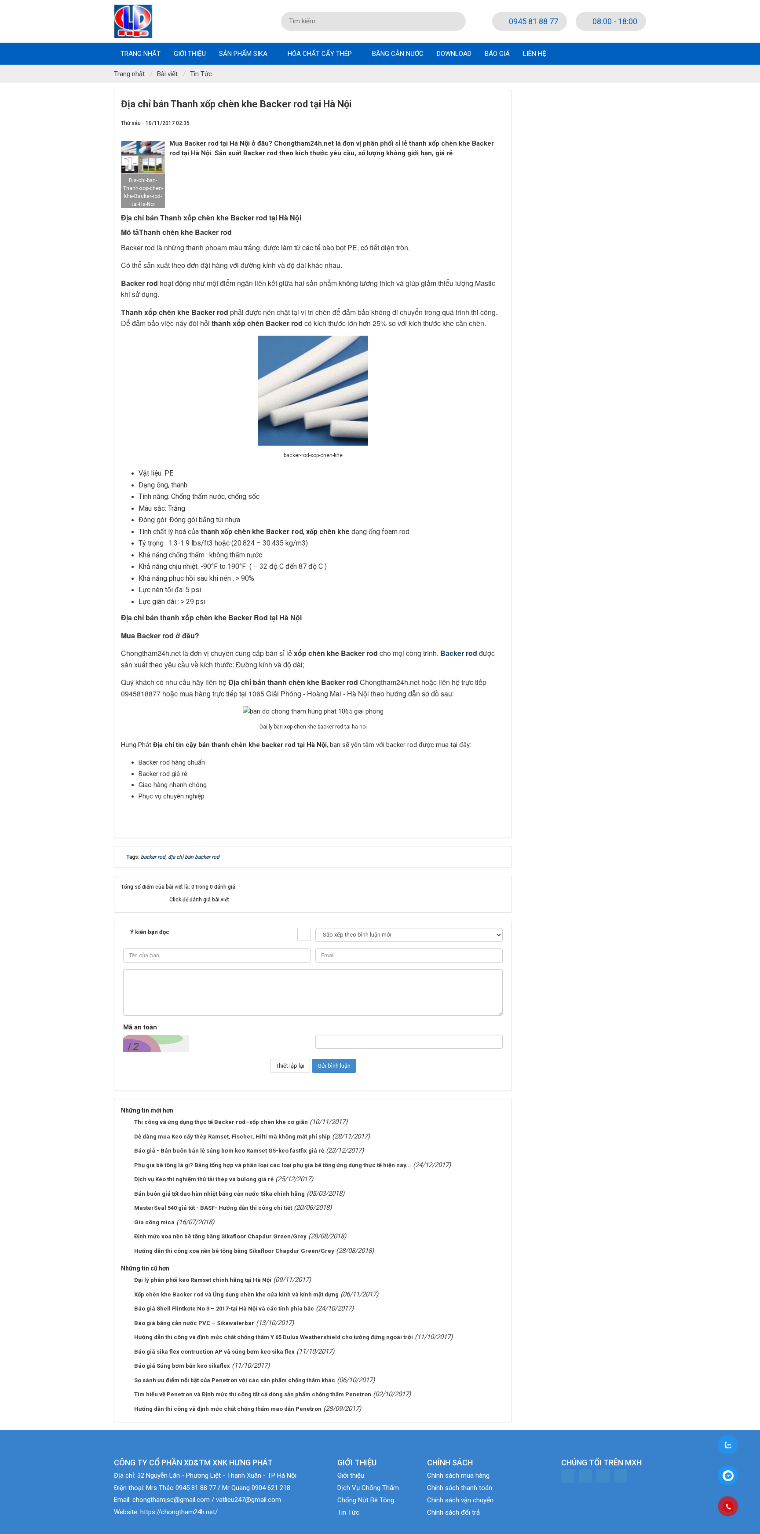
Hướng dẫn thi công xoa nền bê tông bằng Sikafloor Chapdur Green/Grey (234, 1251)
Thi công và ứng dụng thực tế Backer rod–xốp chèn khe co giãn (221, 1122)
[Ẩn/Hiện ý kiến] (304, 934)
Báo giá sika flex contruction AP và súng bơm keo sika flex (214, 1351)
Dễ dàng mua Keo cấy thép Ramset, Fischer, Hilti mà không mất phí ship (232, 1136)
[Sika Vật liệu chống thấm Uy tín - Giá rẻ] (133, 21)
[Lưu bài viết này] (498, 123)
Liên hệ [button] (534, 54)
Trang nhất (141, 54)
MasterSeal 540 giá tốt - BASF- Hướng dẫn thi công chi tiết (213, 1208)
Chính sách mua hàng (458, 1475)
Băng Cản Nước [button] (398, 54)
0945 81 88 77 (532, 21)
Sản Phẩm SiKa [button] (244, 54)
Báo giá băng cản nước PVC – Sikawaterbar (194, 1323)
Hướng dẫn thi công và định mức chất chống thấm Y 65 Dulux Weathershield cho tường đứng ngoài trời (273, 1337)
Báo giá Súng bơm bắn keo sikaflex (182, 1365)
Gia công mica (154, 1222)
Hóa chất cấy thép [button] (321, 54)
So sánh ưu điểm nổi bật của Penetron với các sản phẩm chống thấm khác (234, 1380)
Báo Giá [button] (497, 54)
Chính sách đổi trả (453, 1512)
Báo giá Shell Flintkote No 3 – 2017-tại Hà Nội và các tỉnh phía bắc (224, 1308)
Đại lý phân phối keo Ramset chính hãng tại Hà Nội (202, 1280)
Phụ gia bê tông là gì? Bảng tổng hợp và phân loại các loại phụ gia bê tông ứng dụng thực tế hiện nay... (272, 1165)
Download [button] (454, 54)
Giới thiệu (350, 1475)
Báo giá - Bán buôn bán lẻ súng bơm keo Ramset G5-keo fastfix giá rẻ (229, 1150)
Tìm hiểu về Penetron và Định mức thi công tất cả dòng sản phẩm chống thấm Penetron (252, 1394)
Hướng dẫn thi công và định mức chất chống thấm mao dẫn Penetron (228, 1409)
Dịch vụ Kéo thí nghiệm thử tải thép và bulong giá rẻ (204, 1179)
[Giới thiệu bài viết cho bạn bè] (467, 123)
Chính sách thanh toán (459, 1488)
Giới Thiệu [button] (190, 54)
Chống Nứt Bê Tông (365, 1500)
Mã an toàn (140, 1027)
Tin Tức (348, 1512)
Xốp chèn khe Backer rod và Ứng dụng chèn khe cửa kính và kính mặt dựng (236, 1294)
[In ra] (482, 123)
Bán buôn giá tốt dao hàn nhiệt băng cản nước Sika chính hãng (219, 1193)
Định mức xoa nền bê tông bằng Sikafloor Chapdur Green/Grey (220, 1236)
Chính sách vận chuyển (460, 1500)
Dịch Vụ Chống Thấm (368, 1488)
